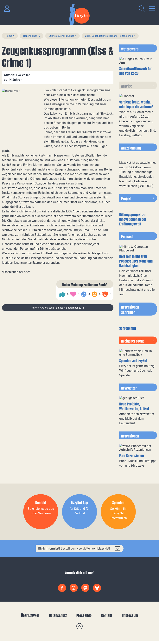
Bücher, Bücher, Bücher (61, 35)
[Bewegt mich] (73, 294)
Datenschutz (58, 615)
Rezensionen (30, 35)
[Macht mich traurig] (84, 294)
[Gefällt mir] (62, 294)
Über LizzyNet (30, 615)
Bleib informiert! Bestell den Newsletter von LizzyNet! (74, 548)
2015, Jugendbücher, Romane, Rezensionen (109, 35)
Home (8, 35)
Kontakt (106, 615)
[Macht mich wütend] (105, 294)
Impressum (130, 615)
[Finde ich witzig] (94, 294)
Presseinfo (84, 615)
